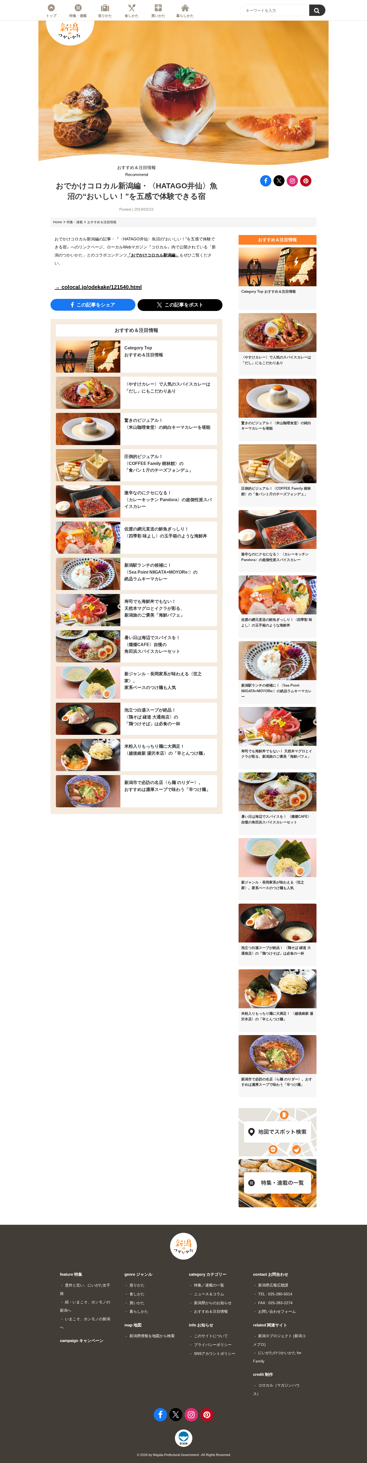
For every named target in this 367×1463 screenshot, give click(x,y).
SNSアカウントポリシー (214, 1353)
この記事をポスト (183, 304)
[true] (317, 10)
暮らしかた (185, 15)
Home (57, 222)
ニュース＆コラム (209, 1294)
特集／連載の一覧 (209, 1285)
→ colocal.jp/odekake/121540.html (98, 287)
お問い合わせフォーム (277, 1311)
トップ (51, 15)
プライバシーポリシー (213, 1345)
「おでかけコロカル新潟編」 (153, 255)
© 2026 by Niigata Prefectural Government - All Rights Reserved (183, 1455)
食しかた (132, 15)
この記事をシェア (95, 304)
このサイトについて (211, 1336)
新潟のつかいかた (69, 31)
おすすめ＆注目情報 (136, 171)
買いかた (158, 15)
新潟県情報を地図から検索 (152, 1336)
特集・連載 (78, 15)
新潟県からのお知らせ (213, 1303)
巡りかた (105, 15)
